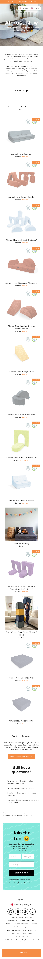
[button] (29, 8)
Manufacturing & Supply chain (19, 920)
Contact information (22, 924)
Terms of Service (21, 936)
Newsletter (32, 930)
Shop (21, 917)
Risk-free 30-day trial (22, 927)
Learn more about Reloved (21, 756)
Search (14, 917)
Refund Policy (28, 933)
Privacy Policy (15, 933)
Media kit (9, 924)
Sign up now (21, 872)
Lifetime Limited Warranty (16, 930)
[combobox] (27, 856)
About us (28, 917)
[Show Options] (32, 856)
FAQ (33, 920)
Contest (34, 924)
